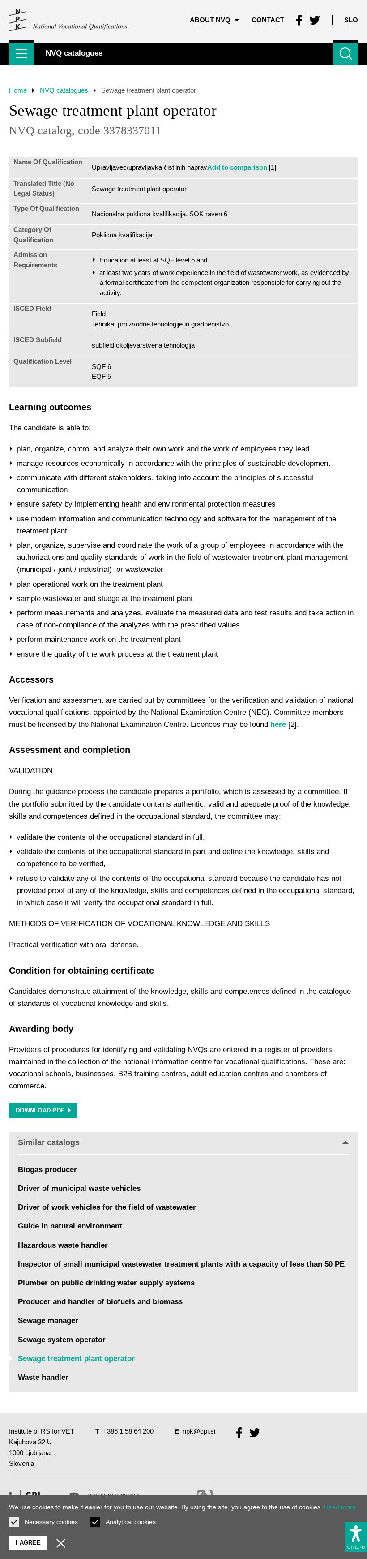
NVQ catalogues (64, 90)
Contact (268, 20)
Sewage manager (48, 1320)
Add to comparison (237, 167)
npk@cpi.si (199, 1431)
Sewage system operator (62, 1340)
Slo (351, 20)
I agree (28, 1542)
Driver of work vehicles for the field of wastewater (107, 1207)
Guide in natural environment (70, 1226)
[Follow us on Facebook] (299, 20)
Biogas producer (47, 1169)
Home (18, 90)
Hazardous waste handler (63, 1245)
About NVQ (210, 20)
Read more (340, 1507)
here (278, 724)
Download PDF (40, 1110)
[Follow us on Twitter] (314, 20)
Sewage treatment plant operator (76, 1358)
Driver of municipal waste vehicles (79, 1188)
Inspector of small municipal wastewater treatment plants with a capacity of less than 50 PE (181, 1264)
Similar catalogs (49, 1142)
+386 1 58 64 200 (128, 1431)
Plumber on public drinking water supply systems (106, 1283)
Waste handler (43, 1377)
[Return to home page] (68, 20)
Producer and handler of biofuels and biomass (100, 1301)
